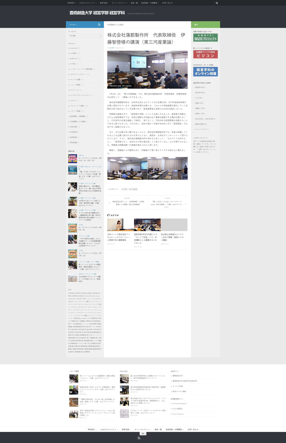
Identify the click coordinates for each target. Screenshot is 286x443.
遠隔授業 (78, 352)
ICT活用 (73, 53)
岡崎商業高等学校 (79, 327)
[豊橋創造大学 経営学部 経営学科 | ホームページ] (97, 12)
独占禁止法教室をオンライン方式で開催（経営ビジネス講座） (172, 237)
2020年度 (77, 293)
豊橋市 (70, 349)
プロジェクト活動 (77, 106)
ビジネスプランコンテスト (80, 95)
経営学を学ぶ (200, 87)
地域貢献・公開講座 (149, 2)
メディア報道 (75, 111)
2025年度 (74, 296)
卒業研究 (88, 321)
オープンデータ (75, 304)
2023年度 (94, 293)
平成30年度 (85, 332)
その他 (72, 64)
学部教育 (73, 132)
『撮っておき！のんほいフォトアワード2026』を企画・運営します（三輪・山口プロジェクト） (90, 175)
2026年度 (80, 296)
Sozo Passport (178, 414)
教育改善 (73, 137)
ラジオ (90, 315)
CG (84, 296)
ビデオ (72, 100)
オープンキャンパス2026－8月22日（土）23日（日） (90, 159)
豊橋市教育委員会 (79, 349)
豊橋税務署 (88, 349)
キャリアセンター (86, 304)
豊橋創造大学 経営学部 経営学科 (185, 381)
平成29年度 (77, 332)
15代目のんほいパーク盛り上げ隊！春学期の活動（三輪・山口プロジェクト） (89, 202)
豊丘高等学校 (76, 346)
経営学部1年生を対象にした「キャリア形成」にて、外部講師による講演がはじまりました (146, 238)
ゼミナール (74, 90)
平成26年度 (88, 329)
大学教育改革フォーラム (81, 324)
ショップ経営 (75, 85)
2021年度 (82, 293)
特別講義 (86, 340)
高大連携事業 (85, 352)
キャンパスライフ (119, 2)
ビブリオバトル (78, 310)
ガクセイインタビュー (78, 74)
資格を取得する (201, 124)
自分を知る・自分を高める (205, 119)
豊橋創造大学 (178, 375)
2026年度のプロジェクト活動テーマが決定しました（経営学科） (90, 278)
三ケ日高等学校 (92, 318)
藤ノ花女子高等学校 (91, 343)
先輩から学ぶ (200, 113)
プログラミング (82, 313)
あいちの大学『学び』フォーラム (84, 299)
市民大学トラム (90, 327)
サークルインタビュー (92, 307)
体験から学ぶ (200, 108)
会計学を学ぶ (200, 92)
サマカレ (82, 307)
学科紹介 (71, 2)
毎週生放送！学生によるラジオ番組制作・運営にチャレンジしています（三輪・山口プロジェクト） (97, 389)
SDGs (90, 296)
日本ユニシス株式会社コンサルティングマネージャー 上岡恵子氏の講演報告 (118, 237)
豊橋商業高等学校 (94, 346)
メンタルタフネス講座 (80, 315)
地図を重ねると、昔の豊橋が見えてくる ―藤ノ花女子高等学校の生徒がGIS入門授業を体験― (90, 189)
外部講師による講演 (115, 24)
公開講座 (82, 321)
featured (73, 48)
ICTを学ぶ (199, 98)
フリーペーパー (89, 310)
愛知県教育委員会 (95, 332)
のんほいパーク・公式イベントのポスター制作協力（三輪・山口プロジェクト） (148, 411)
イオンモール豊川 (84, 301)
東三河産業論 (133, 189)
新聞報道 (83, 335)
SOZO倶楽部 (177, 408)
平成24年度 (73, 329)
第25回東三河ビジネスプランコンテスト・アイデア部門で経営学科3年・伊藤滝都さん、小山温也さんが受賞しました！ (148, 400)
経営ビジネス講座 (95, 340)
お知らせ (73, 58)
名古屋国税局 (96, 321)
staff (112, 48)
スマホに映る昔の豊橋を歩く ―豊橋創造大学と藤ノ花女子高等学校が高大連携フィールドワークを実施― (89, 216)
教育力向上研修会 (74, 335)
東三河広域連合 (81, 338)
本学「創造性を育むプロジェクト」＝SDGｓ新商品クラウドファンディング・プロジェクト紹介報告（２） (97, 412)
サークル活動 (75, 79)
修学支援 (103, 2)
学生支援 (73, 127)
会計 (77, 321)
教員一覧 (134, 2)
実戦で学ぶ (199, 103)
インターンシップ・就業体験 (81, 69)
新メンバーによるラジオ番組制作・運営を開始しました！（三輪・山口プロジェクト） (89, 266)
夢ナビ (70, 324)
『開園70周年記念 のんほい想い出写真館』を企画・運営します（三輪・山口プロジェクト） (97, 400)
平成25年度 (81, 329)
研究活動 (73, 142)
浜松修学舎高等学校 (76, 340)
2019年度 (124, 189)
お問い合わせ (167, 2)
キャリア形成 (97, 304)
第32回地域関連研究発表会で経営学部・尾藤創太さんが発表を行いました (148, 388)
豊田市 (72, 352)
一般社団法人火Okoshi (80, 318)
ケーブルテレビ (73, 307)
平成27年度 (96, 329)
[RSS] (99, 24)
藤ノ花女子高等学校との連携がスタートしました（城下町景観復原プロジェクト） (148, 377)
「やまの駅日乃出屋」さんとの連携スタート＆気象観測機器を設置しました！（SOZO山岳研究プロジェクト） (89, 242)
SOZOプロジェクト (87, 2)
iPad (87, 296)
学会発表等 (93, 324)
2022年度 (88, 293)
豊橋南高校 (84, 346)
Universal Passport (180, 403)
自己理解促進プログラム (76, 343)
